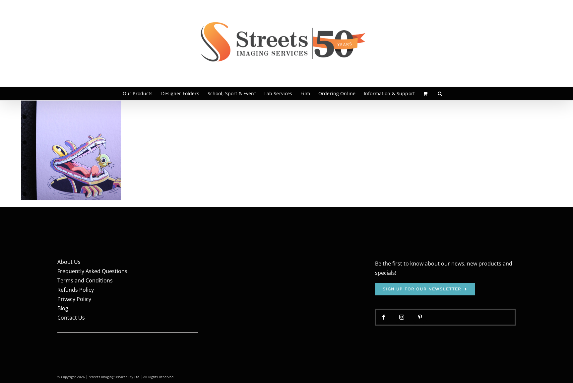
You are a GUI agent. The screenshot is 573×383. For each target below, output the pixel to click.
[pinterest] (420, 317)
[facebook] (383, 317)
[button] (440, 93)
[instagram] (401, 317)
